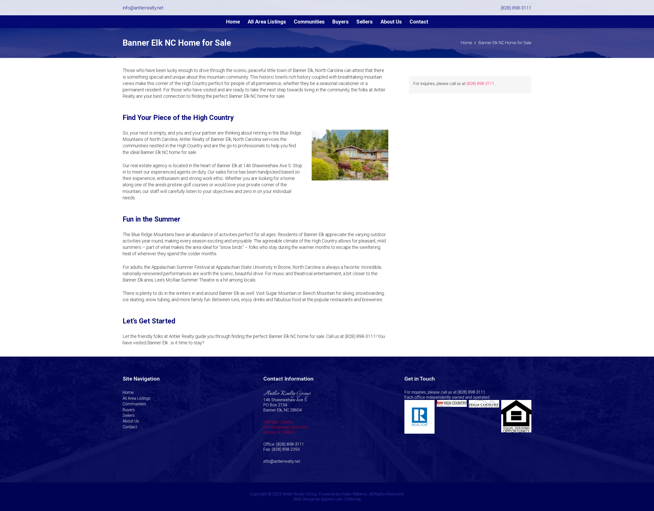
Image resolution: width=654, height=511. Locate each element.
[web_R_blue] (419, 416)
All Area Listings (136, 398)
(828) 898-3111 (480, 83)
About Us (131, 421)
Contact (130, 426)
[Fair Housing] (516, 416)
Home (128, 392)
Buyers (129, 409)
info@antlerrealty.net (281, 461)
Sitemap (353, 499)
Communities (134, 404)
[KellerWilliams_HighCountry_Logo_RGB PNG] (452, 416)
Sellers (129, 415)
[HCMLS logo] (484, 416)
